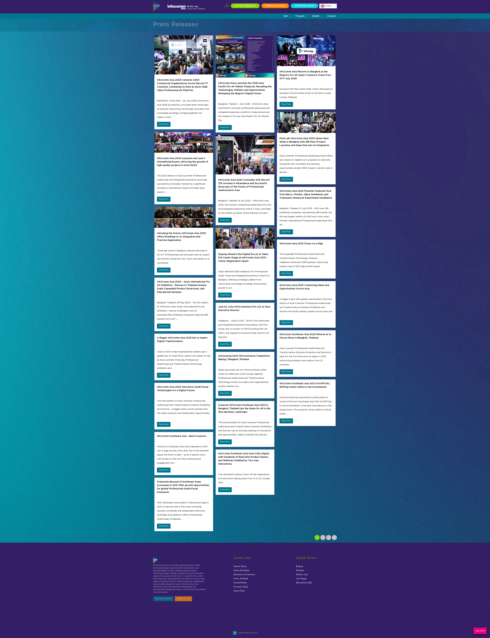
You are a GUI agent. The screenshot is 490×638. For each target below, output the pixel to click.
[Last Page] (334, 537)
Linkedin (328, 619)
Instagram (315, 619)
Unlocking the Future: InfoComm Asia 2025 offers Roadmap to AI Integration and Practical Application (181, 236)
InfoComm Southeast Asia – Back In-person (181, 436)
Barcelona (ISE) (304, 581)
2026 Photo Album (304, 6)
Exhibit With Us (183, 596)
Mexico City (302, 572)
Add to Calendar (194, 626)
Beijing (299, 564)
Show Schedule (241, 568)
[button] (287, 16)
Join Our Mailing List (245, 6)
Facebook (322, 619)
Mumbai (300, 568)
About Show (240, 564)
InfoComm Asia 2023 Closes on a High (301, 244)
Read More (164, 124)
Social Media (240, 581)
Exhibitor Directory (275, 6)
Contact (331, 16)
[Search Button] (227, 6)
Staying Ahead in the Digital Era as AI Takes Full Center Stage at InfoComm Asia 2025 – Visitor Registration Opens (243, 257)
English (329, 6)
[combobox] (328, 6)
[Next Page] (328, 537)
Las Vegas (301, 576)
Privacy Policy (241, 585)
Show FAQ (239, 589)
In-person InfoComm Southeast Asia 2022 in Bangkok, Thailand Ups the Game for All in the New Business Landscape (244, 408)
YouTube (334, 619)
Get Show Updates (163, 596)
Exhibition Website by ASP (247, 633)
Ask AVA (480, 631)
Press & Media (241, 576)
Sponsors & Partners (244, 572)
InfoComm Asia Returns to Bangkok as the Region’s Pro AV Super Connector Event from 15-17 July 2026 (305, 75)
